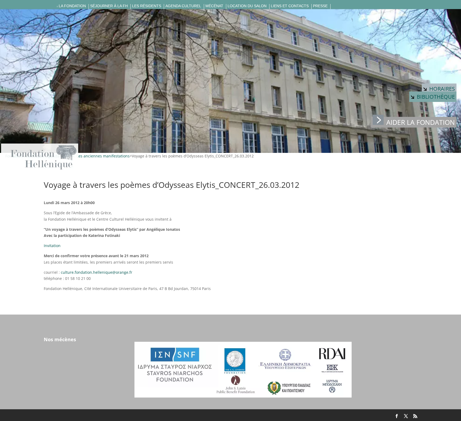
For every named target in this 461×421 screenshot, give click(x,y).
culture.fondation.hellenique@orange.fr (96, 272)
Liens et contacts (290, 6)
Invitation (52, 245)
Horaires (442, 88)
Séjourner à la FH (109, 6)
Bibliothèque (436, 96)
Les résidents (146, 6)
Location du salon (247, 6)
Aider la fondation (420, 122)
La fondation (72, 6)
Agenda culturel (183, 6)
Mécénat (214, 6)
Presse (320, 6)
